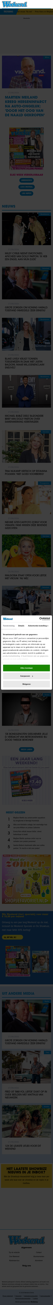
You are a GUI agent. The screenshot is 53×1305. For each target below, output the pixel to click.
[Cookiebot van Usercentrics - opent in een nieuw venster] (39, 618)
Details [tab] (21, 626)
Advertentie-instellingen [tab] (38, 626)
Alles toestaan (26, 668)
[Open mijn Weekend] (44, 4)
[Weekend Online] (14, 4)
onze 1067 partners (17, 638)
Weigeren (26, 684)
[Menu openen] (39, 4)
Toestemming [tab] (9, 626)
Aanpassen (25, 676)
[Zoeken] (49, 4)
